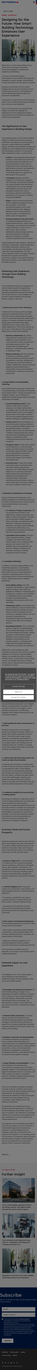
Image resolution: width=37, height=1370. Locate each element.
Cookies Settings (18, 686)
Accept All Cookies (18, 697)
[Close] (33, 670)
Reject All (18, 692)
